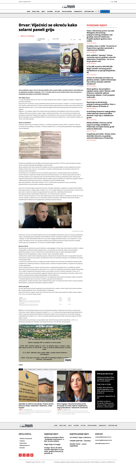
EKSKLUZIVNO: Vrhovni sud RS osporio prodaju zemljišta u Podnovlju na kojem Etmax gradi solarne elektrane (100, 125)
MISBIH (46, 369)
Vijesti (21, 409)
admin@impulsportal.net (102, 443)
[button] (97, 11)
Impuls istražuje (27, 36)
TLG (70, 369)
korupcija (40, 369)
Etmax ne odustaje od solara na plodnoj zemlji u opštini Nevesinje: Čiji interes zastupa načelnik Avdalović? (101, 80)
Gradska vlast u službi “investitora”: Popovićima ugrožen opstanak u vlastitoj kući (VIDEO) (102, 48)
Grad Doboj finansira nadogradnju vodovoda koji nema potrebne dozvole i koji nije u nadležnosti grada (101, 114)
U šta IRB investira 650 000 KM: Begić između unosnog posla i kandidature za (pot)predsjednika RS (101, 69)
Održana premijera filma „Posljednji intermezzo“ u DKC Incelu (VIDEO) (105, 379)
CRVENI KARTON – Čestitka (80, 441)
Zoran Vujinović (77, 369)
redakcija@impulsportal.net (103, 437)
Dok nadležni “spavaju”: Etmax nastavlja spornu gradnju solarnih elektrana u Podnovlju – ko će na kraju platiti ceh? (101, 58)
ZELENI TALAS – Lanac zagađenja (78, 445)
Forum (59, 409)
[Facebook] (110, 1)
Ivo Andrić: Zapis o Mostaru (80, 437)
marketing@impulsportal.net (103, 440)
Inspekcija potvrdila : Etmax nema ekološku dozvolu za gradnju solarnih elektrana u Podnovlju (101, 136)
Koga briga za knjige (104, 384)
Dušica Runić (32, 369)
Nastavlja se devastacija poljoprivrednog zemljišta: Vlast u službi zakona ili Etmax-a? (101, 104)
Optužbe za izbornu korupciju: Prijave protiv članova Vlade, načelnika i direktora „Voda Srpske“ (36, 406)
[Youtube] (116, 1)
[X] (114, 1)
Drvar (25, 369)
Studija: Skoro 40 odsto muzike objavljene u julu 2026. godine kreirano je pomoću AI (105, 390)
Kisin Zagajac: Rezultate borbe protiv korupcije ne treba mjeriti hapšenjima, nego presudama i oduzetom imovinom (72, 406)
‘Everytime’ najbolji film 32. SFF (106, 397)
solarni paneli (63, 369)
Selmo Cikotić (53, 369)
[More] (79, 39)
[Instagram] (112, 1)
